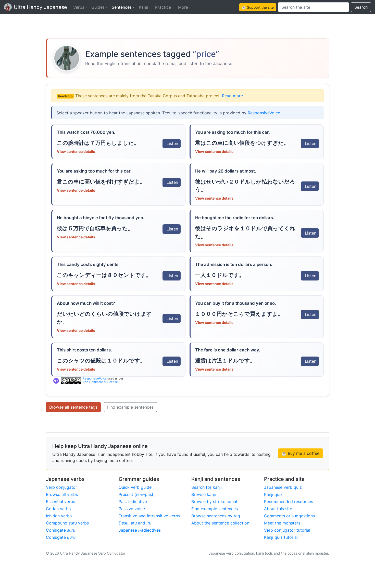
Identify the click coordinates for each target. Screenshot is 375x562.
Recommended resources (288, 501)
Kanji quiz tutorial (281, 537)
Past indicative (133, 501)
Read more (232, 95)
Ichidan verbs (59, 515)
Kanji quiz (273, 494)
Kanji (143, 7)
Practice (163, 7)
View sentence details (76, 151)
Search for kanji (206, 487)
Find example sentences (130, 407)
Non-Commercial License (100, 382)
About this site (278, 508)
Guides (98, 7)
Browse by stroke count (214, 501)
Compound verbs (67, 523)
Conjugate (60, 530)
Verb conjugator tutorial (287, 530)
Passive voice (132, 508)
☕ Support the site (258, 7)
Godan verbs (58, 508)
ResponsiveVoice (264, 112)
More (183, 7)
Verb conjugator (61, 487)
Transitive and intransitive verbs (149, 515)
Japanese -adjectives (140, 530)
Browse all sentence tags (73, 407)
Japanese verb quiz (283, 487)
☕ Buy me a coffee (300, 453)
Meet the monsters (282, 523)
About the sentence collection (220, 523)
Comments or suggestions (289, 515)
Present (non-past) (137, 494)
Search (361, 7)
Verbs (78, 7)
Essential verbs (60, 501)
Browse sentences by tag (215, 515)
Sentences (122, 7)
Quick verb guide (135, 487)
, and (135, 523)
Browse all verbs (62, 494)
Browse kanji (203, 494)
